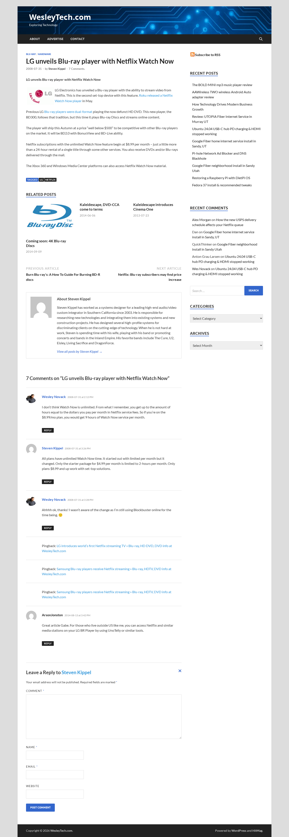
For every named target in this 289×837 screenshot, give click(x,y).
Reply (48, 430)
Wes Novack (201, 269)
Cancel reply (180, 672)
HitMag (257, 830)
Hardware (44, 54)
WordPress (238, 830)
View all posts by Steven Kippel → (79, 351)
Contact (77, 39)
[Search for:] (226, 290)
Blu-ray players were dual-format (68, 112)
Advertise (55, 39)
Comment (35, 691)
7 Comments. (77, 68)
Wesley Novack (54, 397)
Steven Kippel (57, 68)
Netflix (50, 179)
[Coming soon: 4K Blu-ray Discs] (50, 220)
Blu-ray (31, 54)
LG (41, 179)
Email (32, 766)
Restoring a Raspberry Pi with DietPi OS (221, 178)
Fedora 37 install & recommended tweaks (222, 185)
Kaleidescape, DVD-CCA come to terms (99, 206)
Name (31, 747)
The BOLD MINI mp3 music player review (222, 85)
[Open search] (261, 39)
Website (32, 786)
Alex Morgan (201, 220)
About (35, 39)
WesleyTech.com (60, 17)
